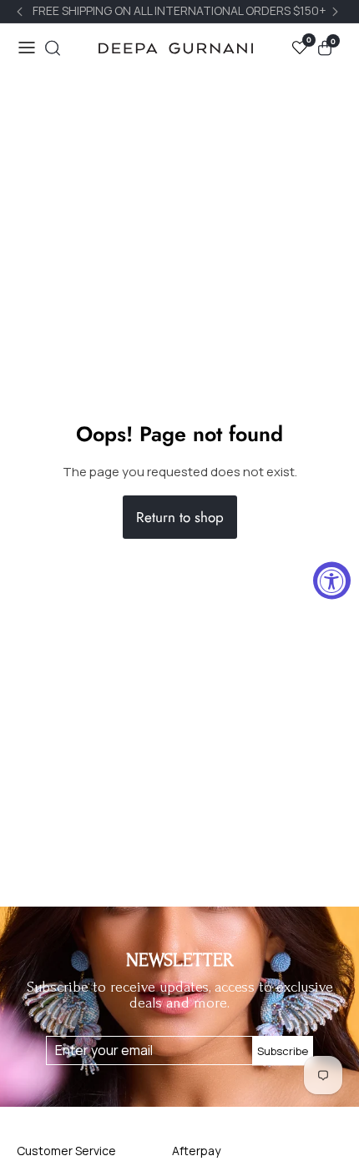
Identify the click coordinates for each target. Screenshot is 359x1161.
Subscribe (282, 1050)
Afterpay (196, 1150)
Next (337, 12)
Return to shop (180, 517)
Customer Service (66, 1150)
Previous (22, 12)
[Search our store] (52, 48)
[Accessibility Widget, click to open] (332, 581)
